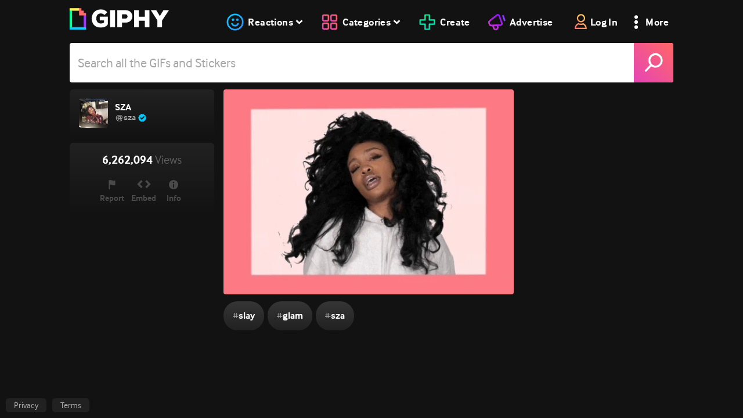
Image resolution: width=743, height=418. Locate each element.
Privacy (26, 405)
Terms (70, 405)
